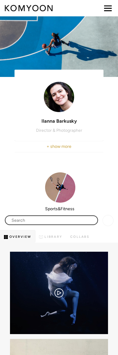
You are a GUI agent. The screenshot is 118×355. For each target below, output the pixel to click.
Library (52, 237)
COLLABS (79, 237)
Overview (19, 237)
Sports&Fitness (59, 208)
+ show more (59, 146)
